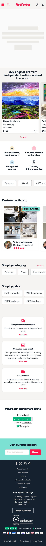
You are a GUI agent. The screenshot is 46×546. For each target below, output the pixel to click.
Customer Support (23, 484)
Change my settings (23, 511)
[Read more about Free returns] (23, 380)
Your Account (23, 473)
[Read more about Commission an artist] (23, 353)
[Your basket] (43, 5)
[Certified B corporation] (23, 520)
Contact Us (23, 487)
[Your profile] (37, 4)
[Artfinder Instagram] (25, 463)
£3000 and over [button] (34, 301)
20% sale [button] (24, 183)
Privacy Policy (37, 541)
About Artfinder (23, 469)
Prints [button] (23, 272)
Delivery (23, 476)
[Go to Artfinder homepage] (23, 4)
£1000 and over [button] (12, 301)
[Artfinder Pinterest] (29, 463)
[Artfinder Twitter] (20, 463)
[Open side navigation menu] (3, 4)
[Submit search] (8, 5)
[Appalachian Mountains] (20, 107)
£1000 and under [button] (34, 293)
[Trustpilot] (23, 528)
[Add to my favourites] (36, 131)
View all (23, 137)
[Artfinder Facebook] (16, 463)
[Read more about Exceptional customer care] (23, 327)
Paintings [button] (9, 183)
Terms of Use (24, 541)
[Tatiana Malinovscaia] (20, 227)
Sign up (35, 452)
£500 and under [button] (12, 293)
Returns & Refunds (23, 480)
